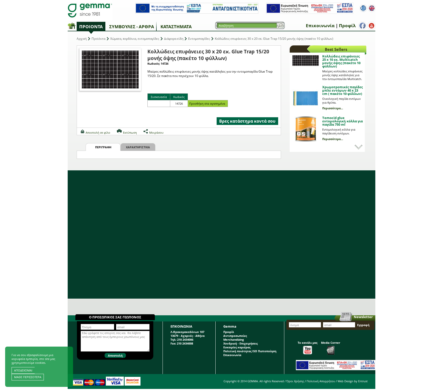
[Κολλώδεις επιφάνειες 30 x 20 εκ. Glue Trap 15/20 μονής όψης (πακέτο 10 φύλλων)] (110, 69)
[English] (371, 8)
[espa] (196, 12)
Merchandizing (233, 339)
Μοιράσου (156, 132)
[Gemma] (90, 10)
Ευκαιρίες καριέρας (236, 347)
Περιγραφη (103, 147)
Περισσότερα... (332, 108)
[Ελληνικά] (363, 8)
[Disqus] (221, 234)
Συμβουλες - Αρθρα (131, 27)
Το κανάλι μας (307, 343)
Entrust (363, 381)
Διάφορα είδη (173, 38)
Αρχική (82, 38)
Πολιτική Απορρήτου (321, 381)
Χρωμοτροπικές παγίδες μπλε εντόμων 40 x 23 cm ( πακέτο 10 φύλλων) (342, 90)
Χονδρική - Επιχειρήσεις (240, 343)
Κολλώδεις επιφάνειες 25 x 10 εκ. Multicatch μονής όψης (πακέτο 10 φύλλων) (341, 61)
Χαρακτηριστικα (138, 147)
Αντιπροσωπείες (235, 336)
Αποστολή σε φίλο (98, 132)
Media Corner (330, 343)
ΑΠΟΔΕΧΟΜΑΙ (23, 370)
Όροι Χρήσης (295, 381)
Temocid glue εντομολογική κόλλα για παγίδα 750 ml (342, 121)
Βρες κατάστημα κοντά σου (247, 121)
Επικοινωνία (320, 25)
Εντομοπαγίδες (199, 38)
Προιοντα (91, 27)
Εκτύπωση (130, 132)
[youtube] (371, 26)
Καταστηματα (176, 27)
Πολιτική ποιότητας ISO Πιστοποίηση (249, 351)
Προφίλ (347, 25)
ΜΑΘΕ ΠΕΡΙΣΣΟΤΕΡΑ (27, 377)
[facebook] (362, 26)
